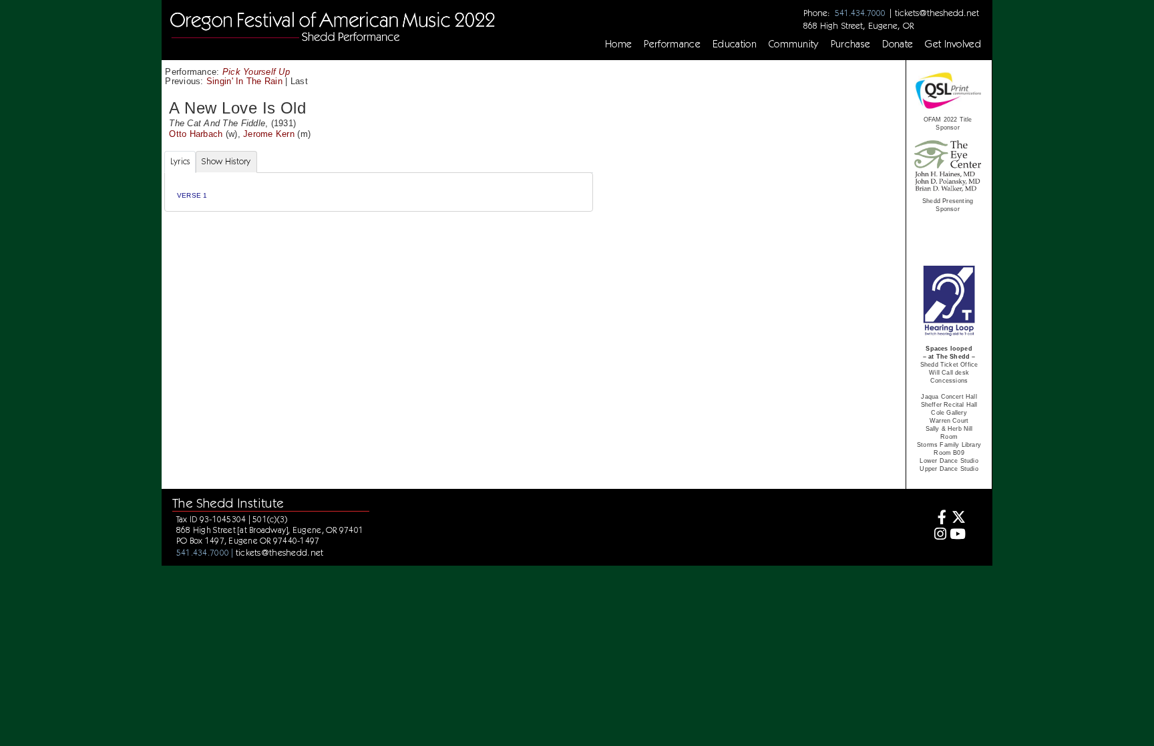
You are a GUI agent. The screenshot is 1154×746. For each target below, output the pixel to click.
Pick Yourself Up (256, 72)
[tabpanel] (378, 192)
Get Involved (953, 44)
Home (618, 44)
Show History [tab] (226, 161)
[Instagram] (938, 535)
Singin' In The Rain (244, 81)
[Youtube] (958, 535)
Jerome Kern (269, 134)
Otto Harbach (195, 134)
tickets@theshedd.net (937, 12)
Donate (897, 44)
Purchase (851, 44)
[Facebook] (938, 518)
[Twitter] (958, 518)
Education (735, 44)
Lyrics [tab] (180, 161)
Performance (672, 44)
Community (794, 44)
